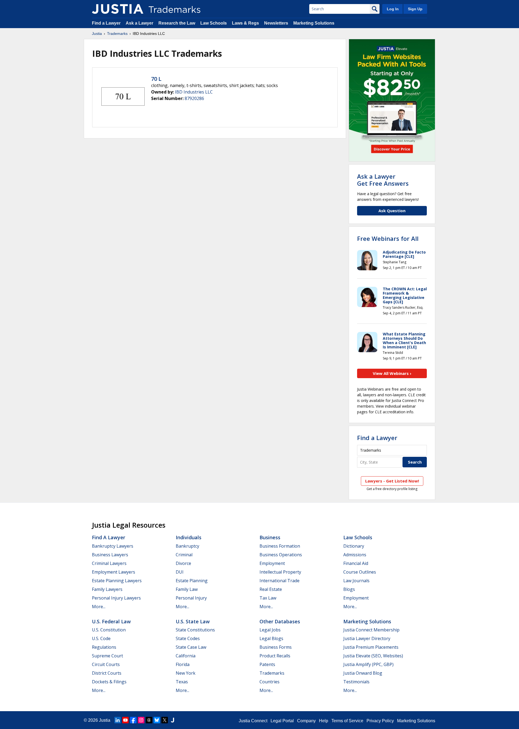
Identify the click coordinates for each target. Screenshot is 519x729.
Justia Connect (253, 720)
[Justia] (117, 9)
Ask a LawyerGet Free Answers (383, 179)
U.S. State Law (193, 621)
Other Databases (280, 621)
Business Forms (276, 647)
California (185, 656)
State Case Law (191, 647)
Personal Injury (191, 598)
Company (306, 720)
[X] (164, 720)
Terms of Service (347, 720)
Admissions (354, 555)
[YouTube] (125, 720)
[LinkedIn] (117, 720)
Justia (97, 33)
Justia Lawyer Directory (366, 638)
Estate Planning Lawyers (117, 581)
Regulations (104, 647)
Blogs (349, 589)
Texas (182, 682)
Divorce (183, 563)
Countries (270, 682)
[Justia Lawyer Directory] (172, 720)
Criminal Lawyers (109, 563)
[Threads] (149, 720)
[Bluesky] (157, 720)
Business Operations (281, 555)
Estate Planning (192, 581)
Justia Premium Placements (370, 647)
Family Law (187, 589)
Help (323, 720)
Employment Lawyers (113, 572)
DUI (180, 572)
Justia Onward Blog (362, 673)
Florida (182, 664)
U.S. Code (101, 638)
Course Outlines (359, 572)
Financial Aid (355, 563)
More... (98, 607)
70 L (156, 78)
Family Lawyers (107, 589)
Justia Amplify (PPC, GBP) (368, 664)
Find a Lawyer (106, 23)
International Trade (280, 581)
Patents (267, 664)
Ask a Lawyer (139, 23)
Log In (393, 9)
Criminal (184, 555)
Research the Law (176, 23)
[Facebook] (133, 720)
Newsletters (276, 23)
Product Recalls (275, 656)
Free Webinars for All (387, 238)
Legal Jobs (270, 630)
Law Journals (356, 581)
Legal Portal (282, 720)
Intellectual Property (280, 572)
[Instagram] (141, 720)
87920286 (194, 98)
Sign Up (415, 9)
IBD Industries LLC (194, 92)
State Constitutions (195, 630)
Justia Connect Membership (371, 630)
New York (185, 673)
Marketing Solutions (313, 23)
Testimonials (356, 682)
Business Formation (280, 546)
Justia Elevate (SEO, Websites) (373, 656)
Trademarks (117, 33)
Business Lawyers (110, 555)
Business (270, 537)
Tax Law (268, 598)
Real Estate (271, 589)
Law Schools (213, 23)
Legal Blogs (271, 638)
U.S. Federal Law (111, 621)
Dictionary (353, 546)
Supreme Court (107, 656)
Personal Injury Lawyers (116, 598)
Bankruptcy (187, 546)
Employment (272, 563)
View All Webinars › (392, 373)
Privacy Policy (380, 720)
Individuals (188, 537)
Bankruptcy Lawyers (112, 546)
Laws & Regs (245, 23)
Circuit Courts (106, 664)
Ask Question (391, 210)
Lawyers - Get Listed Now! (392, 481)
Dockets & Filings (109, 682)
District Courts (106, 673)
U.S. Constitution (109, 630)
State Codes (188, 638)
